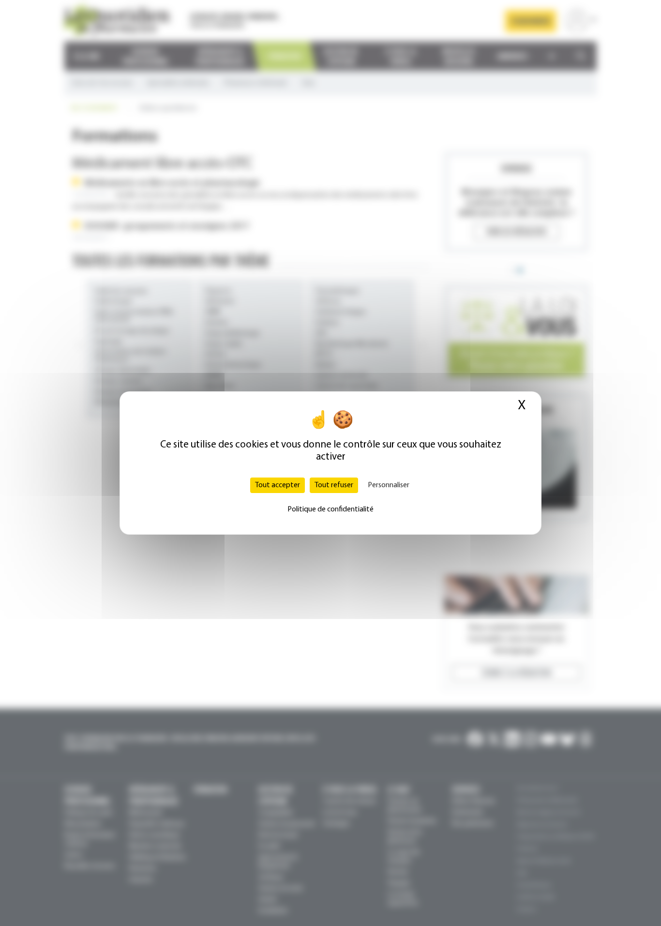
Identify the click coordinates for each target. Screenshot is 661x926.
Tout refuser (334, 485)
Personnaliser (388, 485)
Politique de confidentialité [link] (330, 509)
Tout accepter (277, 485)
